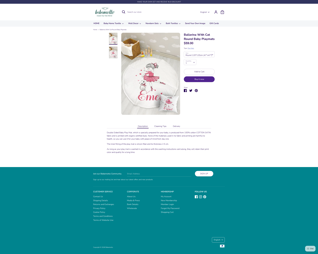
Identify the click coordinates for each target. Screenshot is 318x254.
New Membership (169, 200)
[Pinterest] (204, 196)
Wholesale (132, 208)
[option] (150, 75)
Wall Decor (133, 23)
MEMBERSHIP (167, 191)
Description (143, 126)
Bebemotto (109, 247)
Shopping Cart (167, 212)
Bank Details (132, 204)
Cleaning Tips (160, 126)
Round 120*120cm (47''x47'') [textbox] (199, 55)
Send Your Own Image (195, 23)
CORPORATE (133, 191)
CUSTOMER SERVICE (103, 191)
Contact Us (98, 196)
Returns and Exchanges (103, 204)
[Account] (215, 11)
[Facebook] (196, 196)
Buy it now (199, 79)
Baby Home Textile (112, 23)
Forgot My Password (170, 208)
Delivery (176, 126)
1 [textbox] (186, 63)
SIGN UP (204, 173)
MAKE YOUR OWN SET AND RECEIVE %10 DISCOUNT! (159, 2)
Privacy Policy (99, 208)
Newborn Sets (152, 23)
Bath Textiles (172, 23)
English (203, 12)
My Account (166, 196)
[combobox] (199, 54)
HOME (96, 23)
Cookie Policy (99, 212)
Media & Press (133, 200)
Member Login (167, 204)
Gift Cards (214, 23)
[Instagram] (200, 196)
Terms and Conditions (103, 216)
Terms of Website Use (103, 220)
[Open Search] (123, 11)
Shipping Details (100, 200)
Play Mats (191, 48)
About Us (131, 196)
